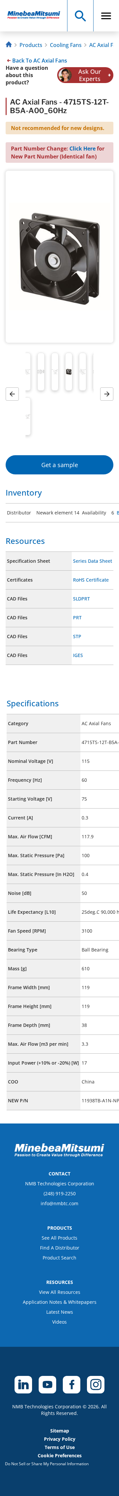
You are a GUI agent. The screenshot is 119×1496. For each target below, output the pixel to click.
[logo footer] (59, 1155)
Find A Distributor (59, 1248)
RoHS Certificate (91, 580)
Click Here (82, 148)
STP (77, 636)
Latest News (59, 1312)
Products (31, 45)
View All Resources (59, 1292)
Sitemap (59, 1431)
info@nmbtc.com (59, 1203)
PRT (77, 617)
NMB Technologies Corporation (59, 1183)
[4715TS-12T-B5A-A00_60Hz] (37, 15)
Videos (59, 1322)
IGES (78, 655)
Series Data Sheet (92, 561)
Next (109, 393)
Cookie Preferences (60, 1455)
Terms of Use (60, 1447)
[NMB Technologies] (10, 45)
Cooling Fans (66, 45)
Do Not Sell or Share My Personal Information (47, 1464)
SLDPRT (81, 598)
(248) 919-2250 (60, 1193)
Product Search (59, 1257)
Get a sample (59, 465)
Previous (14, 393)
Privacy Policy (59, 1439)
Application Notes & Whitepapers (60, 1302)
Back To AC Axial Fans (39, 60)
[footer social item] (23, 1384)
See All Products (59, 1238)
